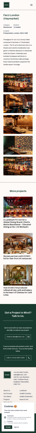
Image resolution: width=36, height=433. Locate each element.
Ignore (16, 427)
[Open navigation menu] (29, 5)
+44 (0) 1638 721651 (21, 372)
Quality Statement (26, 396)
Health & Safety (25, 393)
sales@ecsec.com (20, 375)
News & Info (24, 399)
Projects (7, 399)
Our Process (8, 393)
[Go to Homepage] (7, 5)
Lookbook (23, 390)
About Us (7, 390)
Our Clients (7, 396)
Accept (8, 427)
